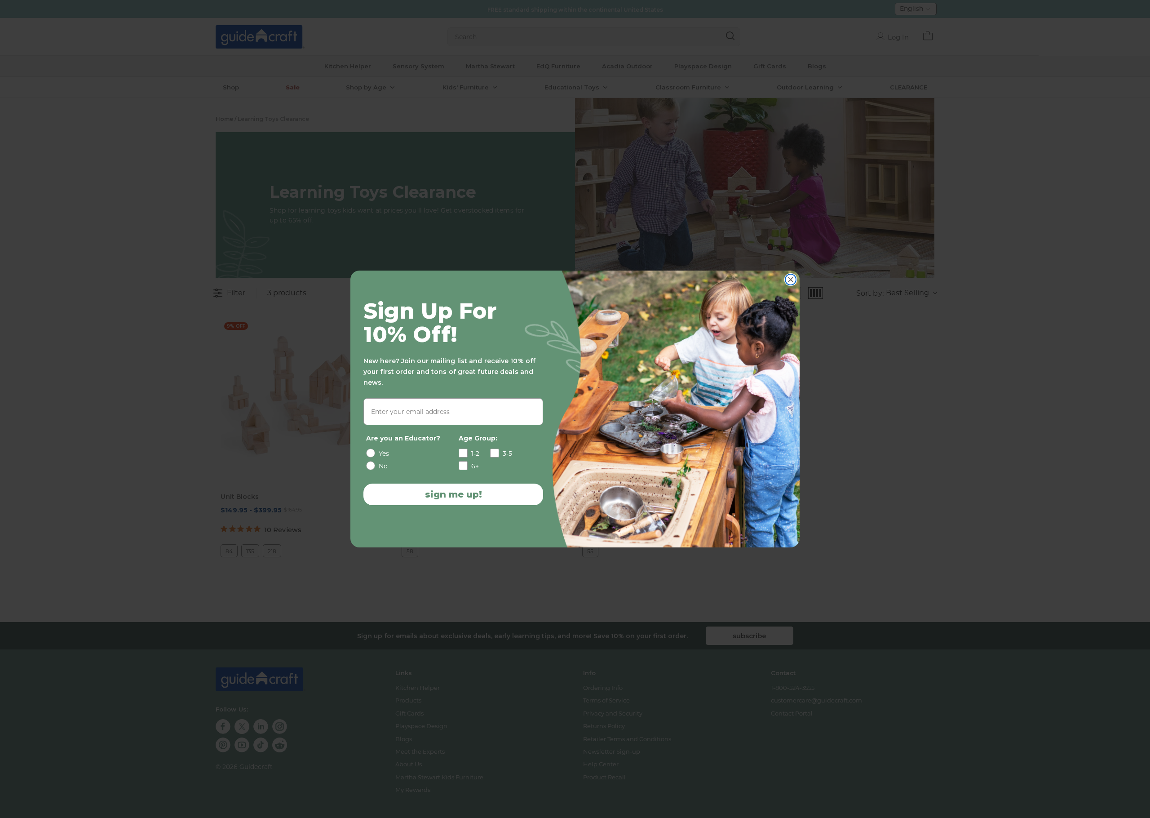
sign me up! (453, 494)
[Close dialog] (790, 279)
